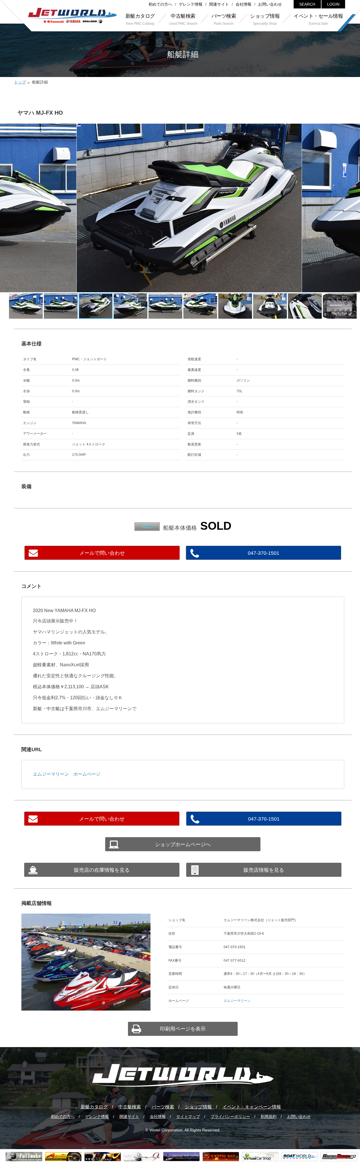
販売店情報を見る (264, 870)
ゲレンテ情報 (190, 4)
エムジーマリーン (237, 1001)
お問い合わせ (270, 4)
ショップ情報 (198, 1106)
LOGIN (333, 4)
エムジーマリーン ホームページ (66, 774)
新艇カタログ (94, 1106)
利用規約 (268, 1116)
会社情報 (243, 4)
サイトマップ (188, 1116)
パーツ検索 (163, 1106)
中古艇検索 (129, 1106)
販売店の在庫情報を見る (102, 870)
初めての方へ (160, 4)
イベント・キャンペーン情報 (251, 1106)
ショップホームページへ (183, 844)
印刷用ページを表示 (183, 1029)
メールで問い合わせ (102, 553)
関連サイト (219, 4)
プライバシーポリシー (230, 1116)
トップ (20, 82)
